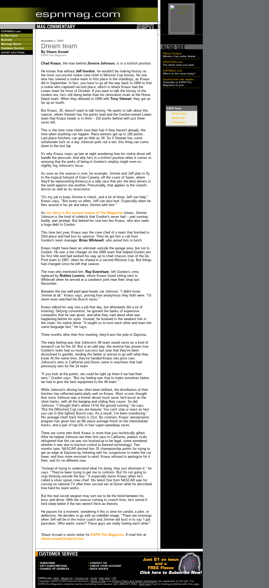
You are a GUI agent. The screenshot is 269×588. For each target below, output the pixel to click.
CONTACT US (98, 563)
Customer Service (12, 48)
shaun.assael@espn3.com (62, 539)
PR (114, 578)
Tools (94, 578)
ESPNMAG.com (11, 31)
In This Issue (9, 35)
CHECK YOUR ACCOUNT (105, 565)
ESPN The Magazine (107, 535)
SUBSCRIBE (47, 563)
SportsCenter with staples (178, 79)
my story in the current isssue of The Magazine (84, 213)
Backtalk (6, 39)
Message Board (11, 43)
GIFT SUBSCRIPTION (53, 565)
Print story (178, 122)
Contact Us (81, 578)
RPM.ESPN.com (173, 62)
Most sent (178, 117)
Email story (179, 113)
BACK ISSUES (99, 568)
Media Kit (67, 578)
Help (56, 578)
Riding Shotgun (172, 53)
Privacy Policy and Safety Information (134, 581)
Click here (145, 583)
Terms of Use (98, 581)
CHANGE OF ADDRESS (54, 568)
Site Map (104, 578)
